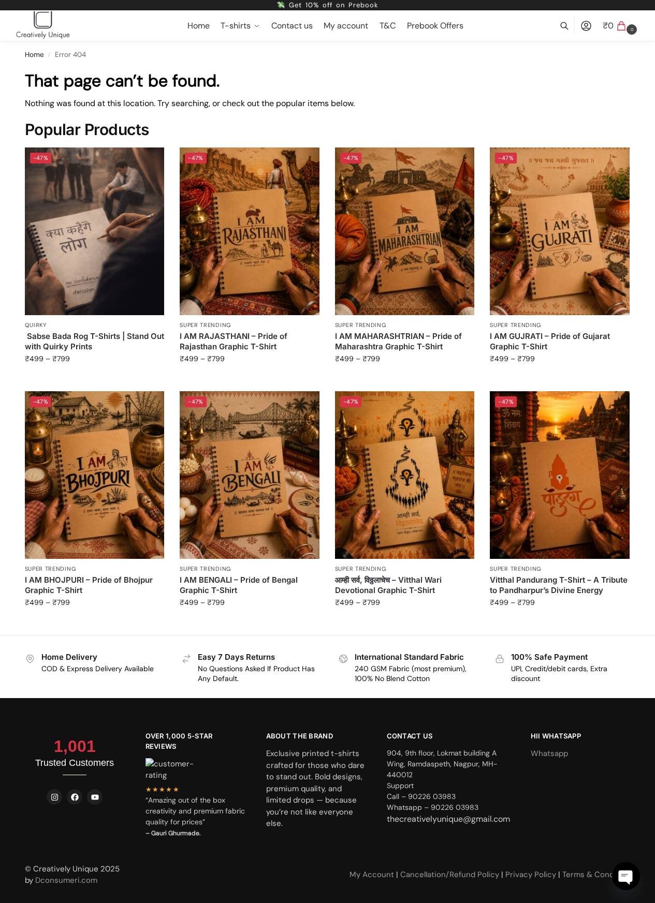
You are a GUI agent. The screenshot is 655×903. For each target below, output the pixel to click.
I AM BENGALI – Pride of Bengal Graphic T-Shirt (239, 585)
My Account (373, 874)
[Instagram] (54, 797)
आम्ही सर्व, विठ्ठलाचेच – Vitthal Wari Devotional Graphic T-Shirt (388, 585)
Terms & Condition (596, 874)
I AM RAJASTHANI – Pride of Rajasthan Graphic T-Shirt (233, 341)
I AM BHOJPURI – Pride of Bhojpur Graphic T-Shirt (89, 585)
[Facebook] (74, 797)
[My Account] (586, 26)
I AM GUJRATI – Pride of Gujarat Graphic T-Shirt (550, 341)
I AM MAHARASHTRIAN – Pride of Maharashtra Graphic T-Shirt (398, 341)
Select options (94, 381)
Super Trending (205, 325)
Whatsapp (549, 753)
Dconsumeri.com (66, 880)
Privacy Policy (530, 874)
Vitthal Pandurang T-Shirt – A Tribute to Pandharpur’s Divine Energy (559, 585)
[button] (621, 25)
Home (34, 54)
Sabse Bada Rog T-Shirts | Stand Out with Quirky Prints (94, 341)
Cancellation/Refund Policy (450, 874)
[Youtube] (95, 797)
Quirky (36, 325)
